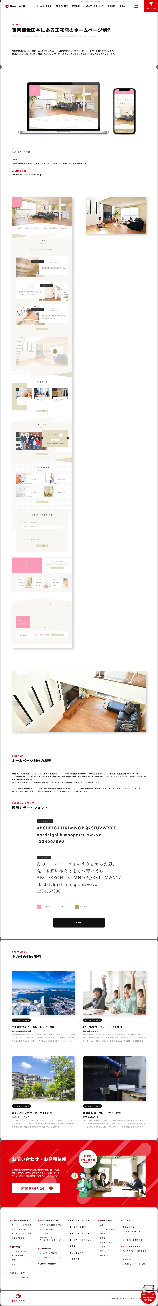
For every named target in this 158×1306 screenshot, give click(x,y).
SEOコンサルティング (49, 1229)
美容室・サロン (106, 1255)
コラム (122, 6)
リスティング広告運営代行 (50, 1225)
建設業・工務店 (106, 1242)
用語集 (73, 1246)
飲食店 (102, 1234)
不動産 (102, 1247)
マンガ (14, 1264)
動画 (13, 1260)
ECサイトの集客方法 (20, 1277)
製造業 (102, 1238)
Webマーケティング (94, 6)
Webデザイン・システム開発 (134, 1251)
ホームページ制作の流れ (80, 1220)
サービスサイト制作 (20, 1229)
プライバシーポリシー (131, 1231)
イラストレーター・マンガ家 (134, 1264)
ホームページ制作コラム (80, 1239)
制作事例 (111, 6)
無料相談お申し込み (33, 1188)
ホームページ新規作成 (49, 1253)
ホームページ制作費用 (80, 1233)
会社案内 (127, 1220)
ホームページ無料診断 (148, 1298)
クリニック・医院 (107, 1229)
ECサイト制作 (62, 6)
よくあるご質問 (77, 1252)
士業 (102, 1225)
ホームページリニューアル (50, 1257)
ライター (126, 1255)
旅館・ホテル (105, 1251)
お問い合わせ (150, 8)
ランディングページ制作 (21, 1234)
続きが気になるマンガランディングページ (50, 1238)
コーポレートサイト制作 (21, 1225)
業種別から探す (107, 1220)
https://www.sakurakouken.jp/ (27, 174)
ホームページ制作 (43, 6)
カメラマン (127, 1260)
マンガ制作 (44, 1234)
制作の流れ (76, 6)
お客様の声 (74, 1259)
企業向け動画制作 (48, 1263)
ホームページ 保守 (78, 1226)
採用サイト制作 (18, 1238)
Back (79, 922)
